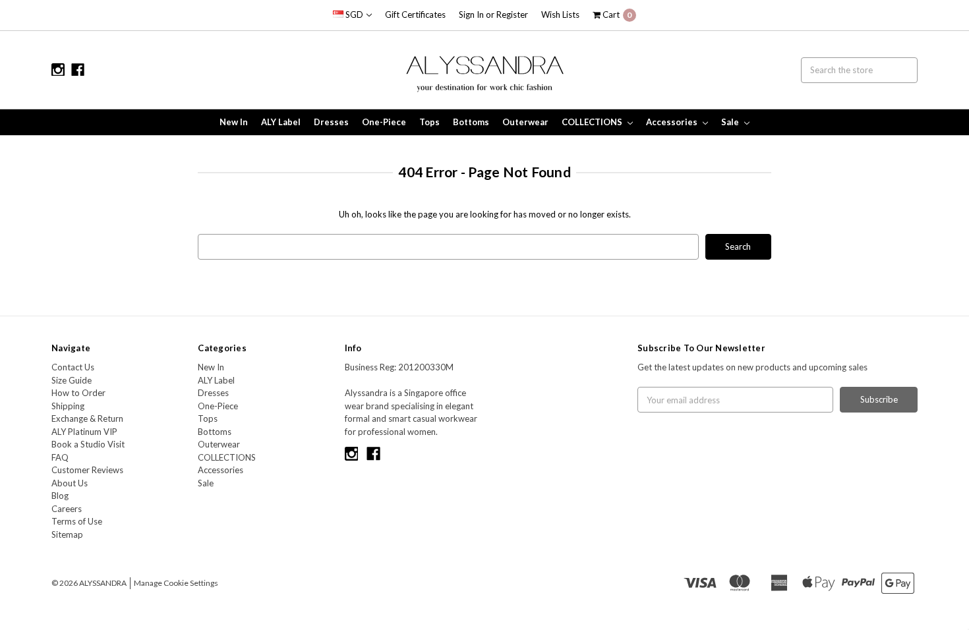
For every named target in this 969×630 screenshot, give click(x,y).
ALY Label (281, 122)
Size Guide (71, 380)
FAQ (60, 457)
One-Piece (384, 122)
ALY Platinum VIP (84, 431)
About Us (69, 483)
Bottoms (471, 122)
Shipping (67, 406)
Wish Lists (560, 14)
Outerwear (525, 122)
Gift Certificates (415, 14)
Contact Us (72, 367)
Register (512, 14)
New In (234, 122)
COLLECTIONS (593, 122)
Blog (60, 495)
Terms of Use (76, 521)
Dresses (331, 122)
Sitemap (67, 534)
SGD (354, 14)
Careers (66, 508)
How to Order (78, 392)
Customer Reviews (87, 470)
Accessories (672, 122)
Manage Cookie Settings (176, 583)
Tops (429, 122)
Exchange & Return (87, 418)
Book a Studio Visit (88, 444)
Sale (731, 122)
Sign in (471, 14)
